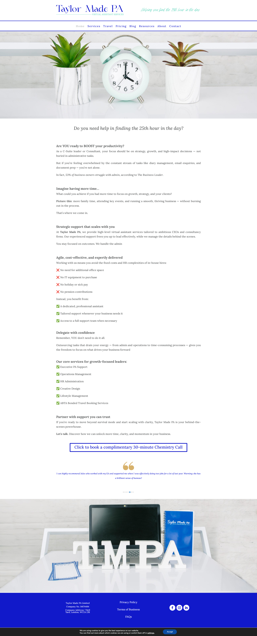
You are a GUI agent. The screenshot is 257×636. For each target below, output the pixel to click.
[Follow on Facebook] (172, 608)
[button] (123, 492)
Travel (108, 26)
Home (80, 26)
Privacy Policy (128, 602)
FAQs (128, 616)
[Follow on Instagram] (179, 608)
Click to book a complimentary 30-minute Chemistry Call (128, 447)
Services (94, 26)
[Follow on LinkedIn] (186, 608)
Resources (146, 26)
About (161, 26)
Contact (175, 26)
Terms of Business (128, 609)
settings (150, 633)
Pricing (121, 26)
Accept (170, 632)
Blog (132, 26)
